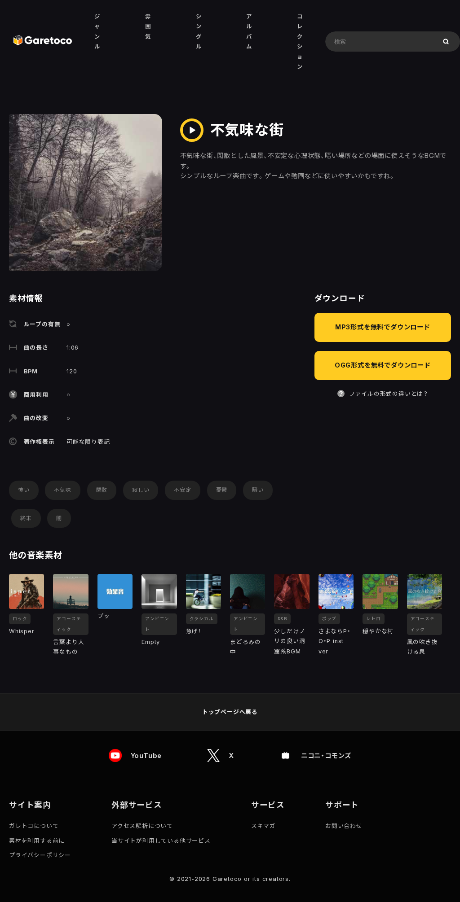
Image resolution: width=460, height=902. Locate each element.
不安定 (182, 489)
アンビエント (157, 624)
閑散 (102, 489)
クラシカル (202, 618)
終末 (26, 518)
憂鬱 (222, 489)
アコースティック (69, 624)
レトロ (373, 618)
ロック (20, 618)
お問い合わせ (344, 826)
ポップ (329, 618)
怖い (24, 489)
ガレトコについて (33, 826)
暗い (258, 489)
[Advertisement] (382, 473)
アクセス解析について (142, 826)
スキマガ (263, 826)
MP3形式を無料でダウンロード (382, 327)
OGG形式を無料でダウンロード (383, 365)
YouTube (146, 755)
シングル (199, 31)
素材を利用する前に (37, 840)
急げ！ (193, 631)
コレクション (300, 41)
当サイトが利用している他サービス (161, 840)
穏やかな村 (378, 631)
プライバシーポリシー (40, 855)
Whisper (22, 631)
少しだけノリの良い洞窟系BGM (289, 641)
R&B (282, 618)
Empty (151, 642)
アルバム (249, 31)
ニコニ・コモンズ (326, 755)
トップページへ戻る (230, 712)
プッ (103, 616)
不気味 (62, 489)
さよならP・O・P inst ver (334, 641)
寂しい (140, 489)
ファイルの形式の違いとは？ (388, 393)
